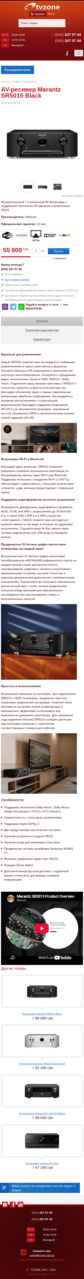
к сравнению (59, 258)
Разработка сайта (37, 1274)
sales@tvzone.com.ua (42, 1255)
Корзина (40, 13)
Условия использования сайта (47, 1259)
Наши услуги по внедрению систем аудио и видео (43, 1188)
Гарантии (24, 1259)
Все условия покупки (17, 279)
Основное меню (67, 53)
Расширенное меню (17, 69)
